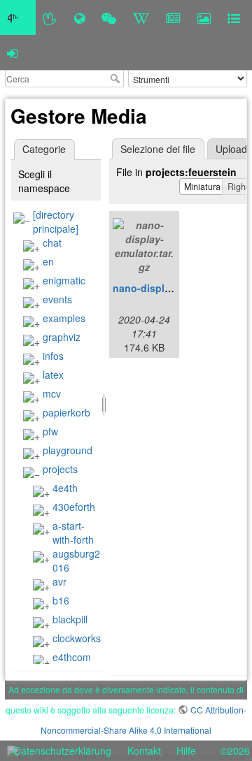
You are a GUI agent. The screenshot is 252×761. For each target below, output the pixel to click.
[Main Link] (18, 17)
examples (64, 318)
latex (53, 375)
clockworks (76, 638)
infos (53, 356)
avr (59, 581)
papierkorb (66, 412)
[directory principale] (55, 221)
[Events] (108, 17)
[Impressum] (233, 17)
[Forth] (50, 17)
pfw (50, 431)
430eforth (73, 507)
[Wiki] (141, 17)
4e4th (65, 488)
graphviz (61, 337)
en (48, 261)
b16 (60, 600)
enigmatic (64, 280)
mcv (52, 393)
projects (60, 469)
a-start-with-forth (73, 532)
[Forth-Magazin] (173, 17)
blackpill (70, 619)
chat (52, 242)
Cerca (116, 78)
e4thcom (71, 657)
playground (67, 450)
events (57, 299)
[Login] (12, 52)
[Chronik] (79, 17)
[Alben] (204, 17)
